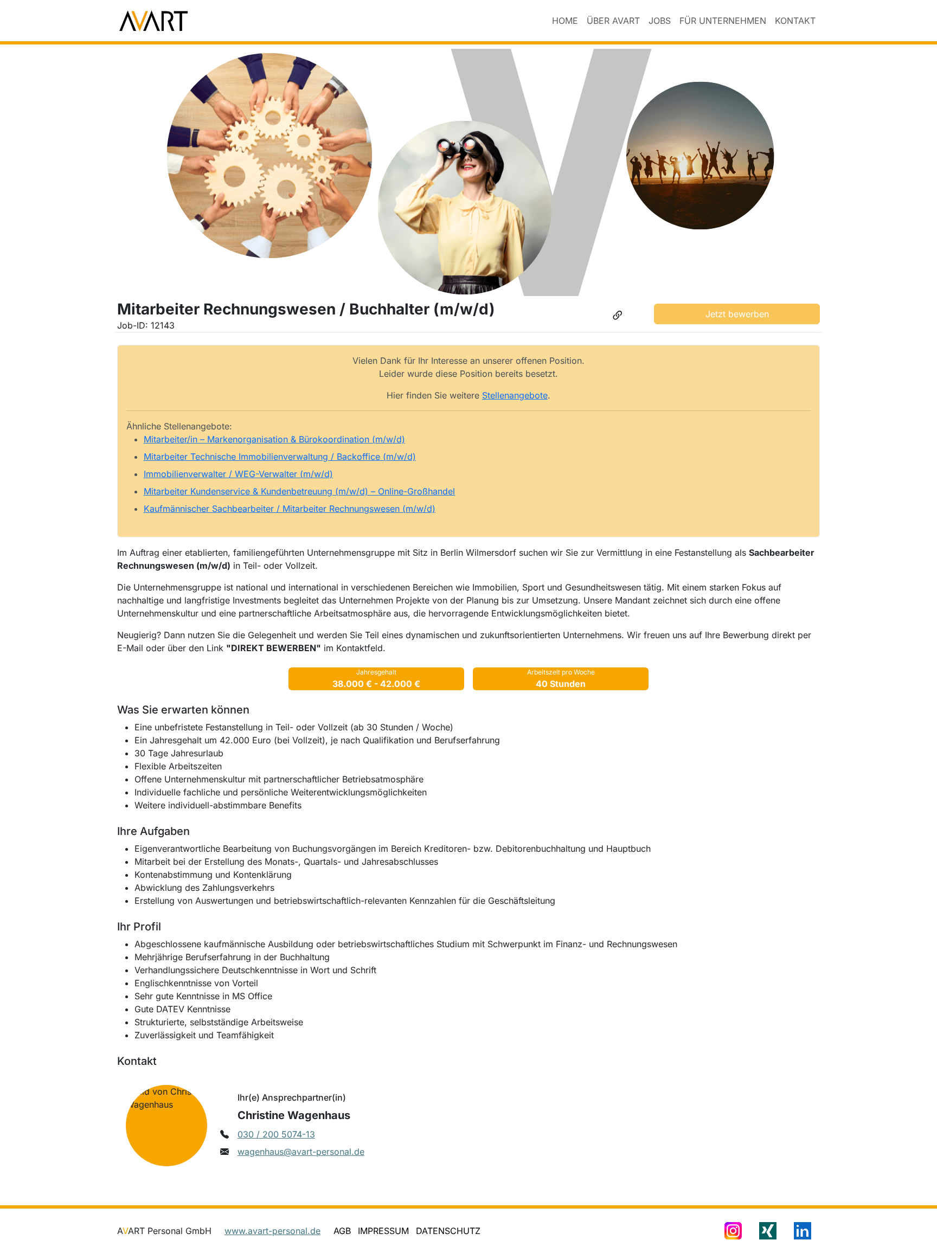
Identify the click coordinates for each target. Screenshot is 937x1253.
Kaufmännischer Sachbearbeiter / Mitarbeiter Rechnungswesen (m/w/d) (289, 508)
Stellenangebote (515, 395)
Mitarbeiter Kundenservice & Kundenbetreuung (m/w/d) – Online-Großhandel (299, 491)
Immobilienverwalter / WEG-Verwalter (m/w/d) (238, 473)
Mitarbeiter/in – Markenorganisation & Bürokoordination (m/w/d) (274, 439)
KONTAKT (795, 20)
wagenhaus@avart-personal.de (301, 1151)
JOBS (660, 20)
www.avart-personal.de (272, 1230)
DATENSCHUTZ (448, 1230)
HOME (565, 20)
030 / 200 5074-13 (276, 1134)
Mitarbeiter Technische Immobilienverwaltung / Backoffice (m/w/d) (280, 456)
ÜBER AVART (613, 20)
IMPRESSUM (383, 1230)
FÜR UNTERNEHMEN (722, 20)
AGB (342, 1230)
